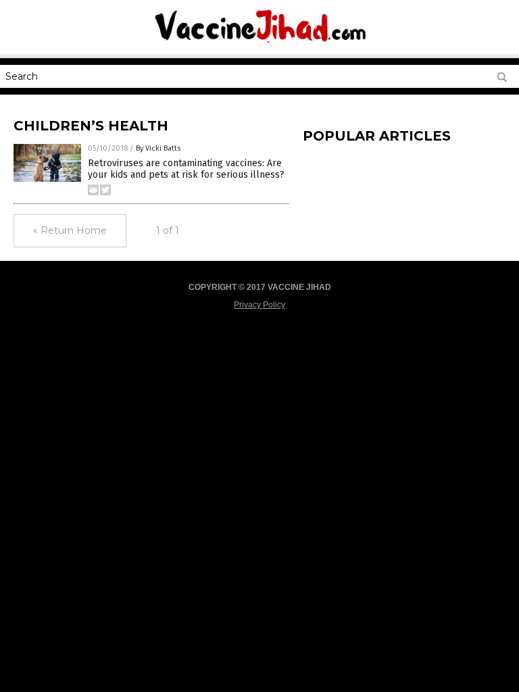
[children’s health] (259, 44)
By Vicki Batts (158, 148)
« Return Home (70, 230)
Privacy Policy (259, 305)
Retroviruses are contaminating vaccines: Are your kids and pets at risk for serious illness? (186, 168)
